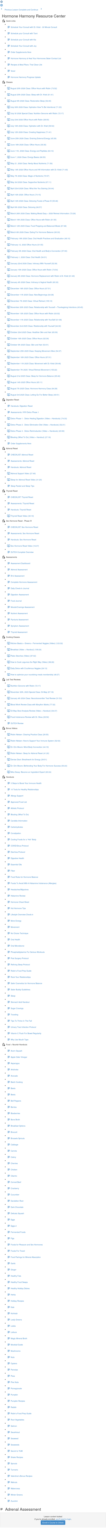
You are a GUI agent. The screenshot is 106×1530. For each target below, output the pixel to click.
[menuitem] (1, 6)
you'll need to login (63, 1519)
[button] (1, 2)
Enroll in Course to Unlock (53, 1522)
